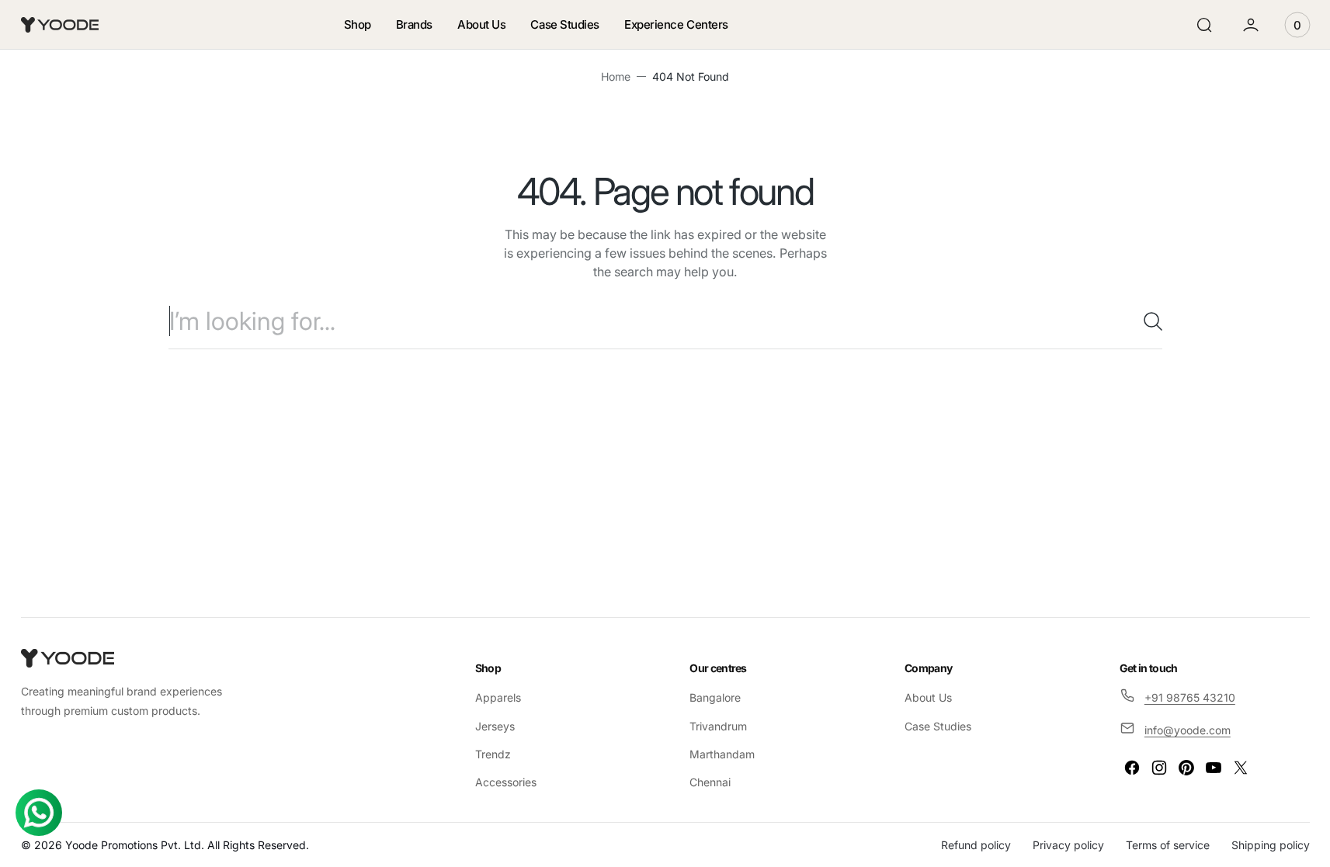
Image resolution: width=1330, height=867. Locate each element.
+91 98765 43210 (1189, 697)
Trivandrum (718, 726)
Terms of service (1168, 844)
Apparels (498, 697)
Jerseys (495, 726)
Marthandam (722, 754)
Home (615, 76)
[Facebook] (1132, 767)
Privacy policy (1068, 844)
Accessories (506, 782)
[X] (1240, 767)
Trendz (493, 754)
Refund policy (976, 844)
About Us (928, 697)
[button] (1204, 24)
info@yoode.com (1187, 730)
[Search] (1146, 321)
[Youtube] (1213, 767)
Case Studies (938, 726)
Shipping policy (1270, 844)
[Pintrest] (1186, 767)
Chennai (710, 782)
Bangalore (715, 697)
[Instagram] (1159, 767)
